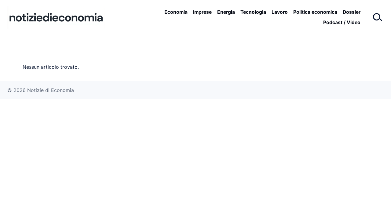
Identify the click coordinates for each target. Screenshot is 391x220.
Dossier (351, 12)
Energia (226, 12)
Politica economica (315, 12)
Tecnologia (253, 12)
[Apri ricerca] (377, 17)
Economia (176, 12)
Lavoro (280, 12)
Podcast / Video (341, 22)
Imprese (202, 12)
